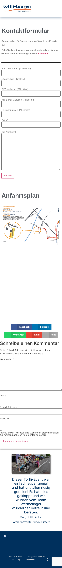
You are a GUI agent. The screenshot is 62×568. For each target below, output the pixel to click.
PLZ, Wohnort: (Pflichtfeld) (14, 89)
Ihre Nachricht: (8, 132)
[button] (48, 8)
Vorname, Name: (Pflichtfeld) (16, 69)
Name (3, 395)
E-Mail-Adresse (8, 407)
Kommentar (7, 359)
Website (4, 418)
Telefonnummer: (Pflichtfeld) (15, 110)
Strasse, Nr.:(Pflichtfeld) (13, 79)
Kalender (43, 53)
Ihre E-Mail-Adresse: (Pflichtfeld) (17, 100)
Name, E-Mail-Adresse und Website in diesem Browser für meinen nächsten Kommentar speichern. (29, 433)
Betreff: (5, 120)
